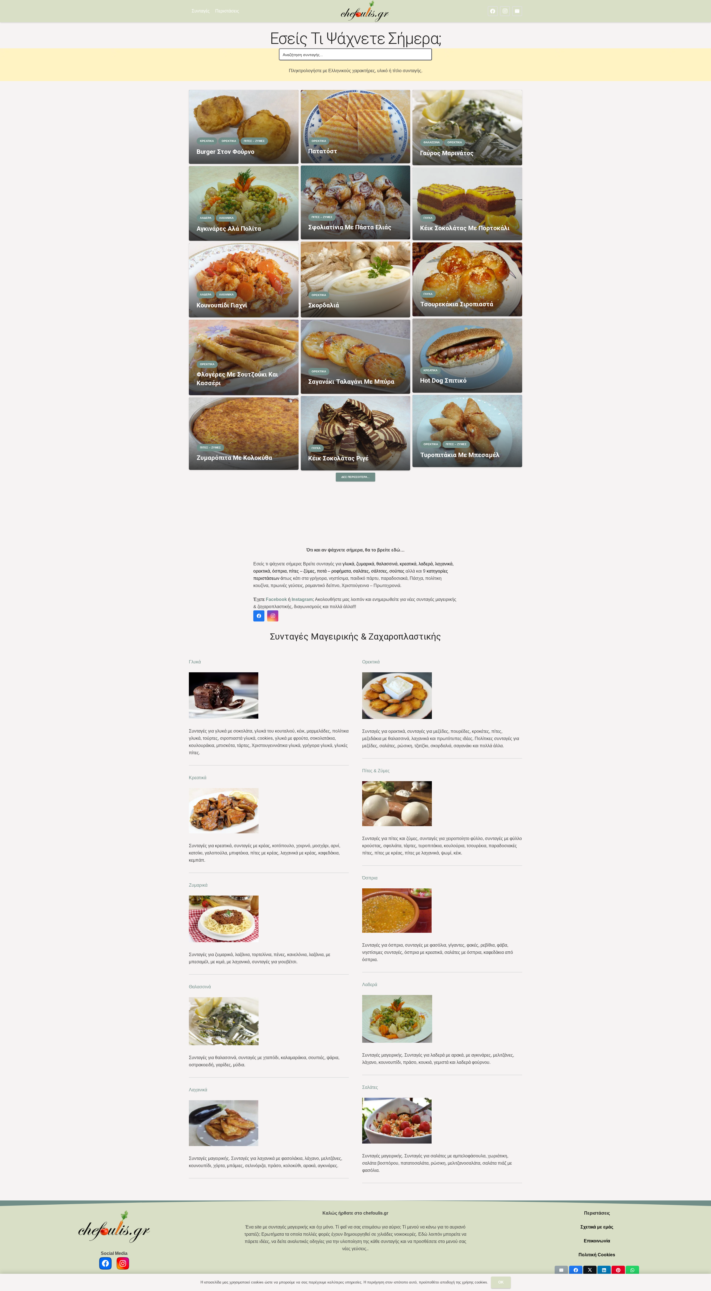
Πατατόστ (322, 151)
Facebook (276, 599)
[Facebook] (493, 11)
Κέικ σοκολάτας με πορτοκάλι (465, 228)
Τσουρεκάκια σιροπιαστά (456, 304)
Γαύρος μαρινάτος (447, 153)
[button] (243, 11)
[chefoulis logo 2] (365, 11)
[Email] (517, 11)
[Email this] (561, 1270)
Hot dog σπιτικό (443, 380)
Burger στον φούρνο (225, 151)
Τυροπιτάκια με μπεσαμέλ (460, 454)
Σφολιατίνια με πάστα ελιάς (349, 227)
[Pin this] (618, 1270)
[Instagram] (505, 11)
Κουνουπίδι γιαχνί (222, 305)
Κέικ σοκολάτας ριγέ (338, 458)
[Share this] (575, 1270)
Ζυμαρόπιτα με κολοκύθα (234, 457)
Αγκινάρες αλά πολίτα (229, 228)
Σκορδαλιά (323, 305)
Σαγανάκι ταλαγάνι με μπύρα (351, 381)
